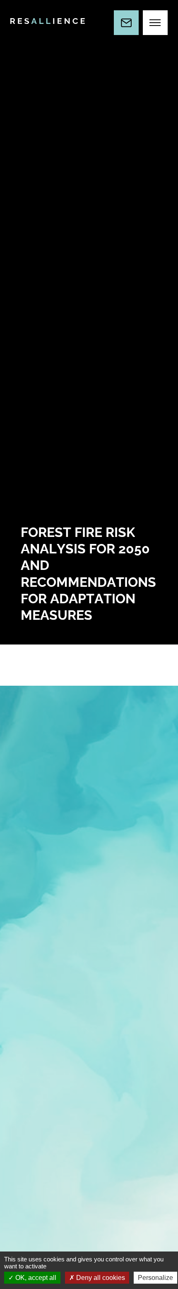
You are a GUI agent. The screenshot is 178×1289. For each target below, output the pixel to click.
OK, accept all (35, 1277)
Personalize (155, 1277)
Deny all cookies (100, 1277)
